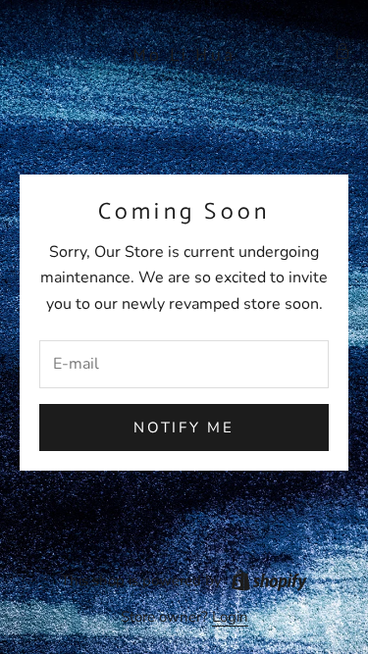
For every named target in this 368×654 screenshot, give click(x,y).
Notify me (183, 427)
